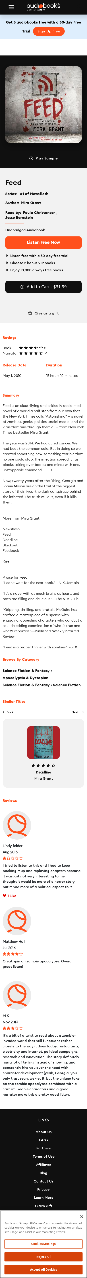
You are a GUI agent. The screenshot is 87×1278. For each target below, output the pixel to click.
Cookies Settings (43, 1244)
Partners (43, 1148)
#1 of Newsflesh (34, 194)
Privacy (43, 1189)
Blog (43, 1173)
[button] (8, 712)
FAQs (43, 1140)
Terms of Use (43, 1156)
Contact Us (43, 1181)
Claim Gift (43, 1206)
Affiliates (43, 1165)
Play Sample (47, 158)
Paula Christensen (39, 212)
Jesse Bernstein (19, 217)
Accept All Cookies (43, 1269)
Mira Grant (31, 203)
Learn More (43, 1197)
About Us (44, 1132)
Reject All (43, 1257)
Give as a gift (47, 313)
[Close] (82, 1217)
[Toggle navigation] (11, 7)
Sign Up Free (48, 31)
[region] (43, 1244)
